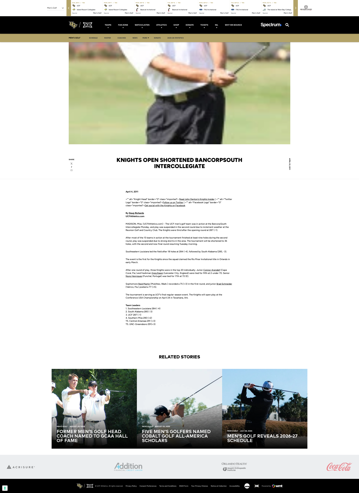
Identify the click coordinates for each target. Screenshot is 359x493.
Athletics (161, 25)
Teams (108, 25)
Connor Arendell (211, 270)
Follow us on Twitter (173, 202)
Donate (190, 25)
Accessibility (234, 486)
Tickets (204, 25)
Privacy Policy (131, 486)
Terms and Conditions (167, 486)
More (144, 38)
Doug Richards (136, 213)
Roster (107, 38)
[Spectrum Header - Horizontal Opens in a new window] (271, 25)
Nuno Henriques (134, 276)
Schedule (93, 38)
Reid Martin (144, 284)
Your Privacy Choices (199, 486)
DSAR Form (183, 486)
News (135, 38)
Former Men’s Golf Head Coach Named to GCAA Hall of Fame (92, 436)
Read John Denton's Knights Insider (197, 199)
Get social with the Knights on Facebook (165, 205)
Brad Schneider (224, 284)
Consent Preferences (148, 486)
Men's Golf (62, 426)
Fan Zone (123, 25)
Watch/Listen (142, 25)
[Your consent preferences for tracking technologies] (5, 488)
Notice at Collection (219, 486)
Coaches (122, 38)
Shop (176, 25)
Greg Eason (157, 273)
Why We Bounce (233, 25)
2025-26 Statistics (175, 38)
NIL (216, 25)
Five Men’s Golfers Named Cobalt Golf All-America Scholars (176, 436)
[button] (68, 8)
